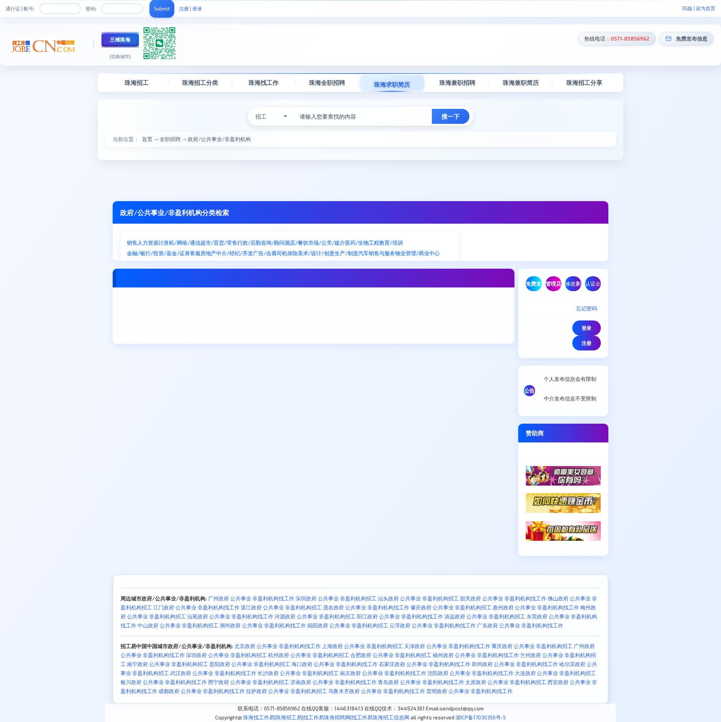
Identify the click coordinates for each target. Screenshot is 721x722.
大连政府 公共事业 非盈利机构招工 (555, 673)
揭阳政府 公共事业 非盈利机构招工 (347, 625)
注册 (184, 9)
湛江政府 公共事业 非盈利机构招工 (281, 607)
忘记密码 (586, 308)
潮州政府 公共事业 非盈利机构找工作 (263, 625)
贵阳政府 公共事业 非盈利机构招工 (249, 664)
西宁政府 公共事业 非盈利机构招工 (248, 682)
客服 (195, 253)
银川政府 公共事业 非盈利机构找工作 (164, 682)
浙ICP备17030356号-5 (481, 717)
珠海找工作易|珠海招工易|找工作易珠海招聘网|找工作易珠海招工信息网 (326, 717)
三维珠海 (120, 39)
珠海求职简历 (392, 84)
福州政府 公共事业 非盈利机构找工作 (476, 655)
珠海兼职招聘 (457, 82)
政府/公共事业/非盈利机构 (219, 139)
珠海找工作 (264, 82)
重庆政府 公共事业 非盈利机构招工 (532, 646)
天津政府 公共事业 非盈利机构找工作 (447, 646)
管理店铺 (553, 285)
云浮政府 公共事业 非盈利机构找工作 (432, 625)
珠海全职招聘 (327, 82)
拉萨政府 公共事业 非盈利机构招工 (286, 691)
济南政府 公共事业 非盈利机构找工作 (333, 682)
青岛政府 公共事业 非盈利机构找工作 (421, 682)
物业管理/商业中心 (417, 253)
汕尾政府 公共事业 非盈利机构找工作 (230, 616)
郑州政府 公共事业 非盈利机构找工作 (515, 664)
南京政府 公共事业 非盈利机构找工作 (383, 673)
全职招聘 (170, 139)
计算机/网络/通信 (179, 242)
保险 (292, 253)
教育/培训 (391, 242)
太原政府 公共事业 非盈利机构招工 (505, 682)
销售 (132, 242)
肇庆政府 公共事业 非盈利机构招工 (451, 607)
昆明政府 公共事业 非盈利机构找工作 (469, 691)
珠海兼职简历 (521, 82)
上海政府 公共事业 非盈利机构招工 (362, 646)
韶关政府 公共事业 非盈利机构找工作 (503, 598)
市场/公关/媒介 (326, 242)
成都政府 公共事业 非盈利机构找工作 (201, 691)
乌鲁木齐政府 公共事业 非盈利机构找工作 (376, 691)
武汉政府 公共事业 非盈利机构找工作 (213, 673)
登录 (197, 9)
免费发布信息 (691, 38)
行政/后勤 (249, 242)
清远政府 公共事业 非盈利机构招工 (484, 616)
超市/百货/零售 (219, 242)
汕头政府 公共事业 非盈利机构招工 (418, 598)
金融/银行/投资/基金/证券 (158, 253)
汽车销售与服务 (376, 253)
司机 (282, 253)
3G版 (687, 8)
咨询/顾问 (273, 242)
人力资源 (147, 242)
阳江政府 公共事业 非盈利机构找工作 (400, 616)
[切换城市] (120, 56)
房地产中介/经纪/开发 (227, 253)
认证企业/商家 (593, 285)
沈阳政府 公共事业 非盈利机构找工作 (470, 673)
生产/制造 (346, 253)
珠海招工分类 (200, 82)
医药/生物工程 (362, 242)
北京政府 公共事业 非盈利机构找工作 (277, 646)
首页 (147, 139)
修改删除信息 (573, 285)
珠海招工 (137, 82)
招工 (261, 116)
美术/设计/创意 (316, 253)
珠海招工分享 (584, 82)
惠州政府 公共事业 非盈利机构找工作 (536, 607)
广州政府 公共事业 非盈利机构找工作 (251, 598)
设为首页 (705, 8)
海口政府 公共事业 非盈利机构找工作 (334, 664)
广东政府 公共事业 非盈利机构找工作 (520, 625)
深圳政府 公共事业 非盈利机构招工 (336, 598)
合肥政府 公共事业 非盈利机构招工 (390, 655)
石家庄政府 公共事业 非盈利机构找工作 (425, 664)
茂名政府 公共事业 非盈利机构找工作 (366, 607)
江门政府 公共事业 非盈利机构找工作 (196, 607)
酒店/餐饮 (296, 242)
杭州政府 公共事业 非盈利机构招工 (308, 655)
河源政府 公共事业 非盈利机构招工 (315, 616)
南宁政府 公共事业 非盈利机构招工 (167, 664)
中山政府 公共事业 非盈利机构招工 (178, 625)
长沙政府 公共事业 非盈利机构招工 (298, 673)
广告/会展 (265, 253)
